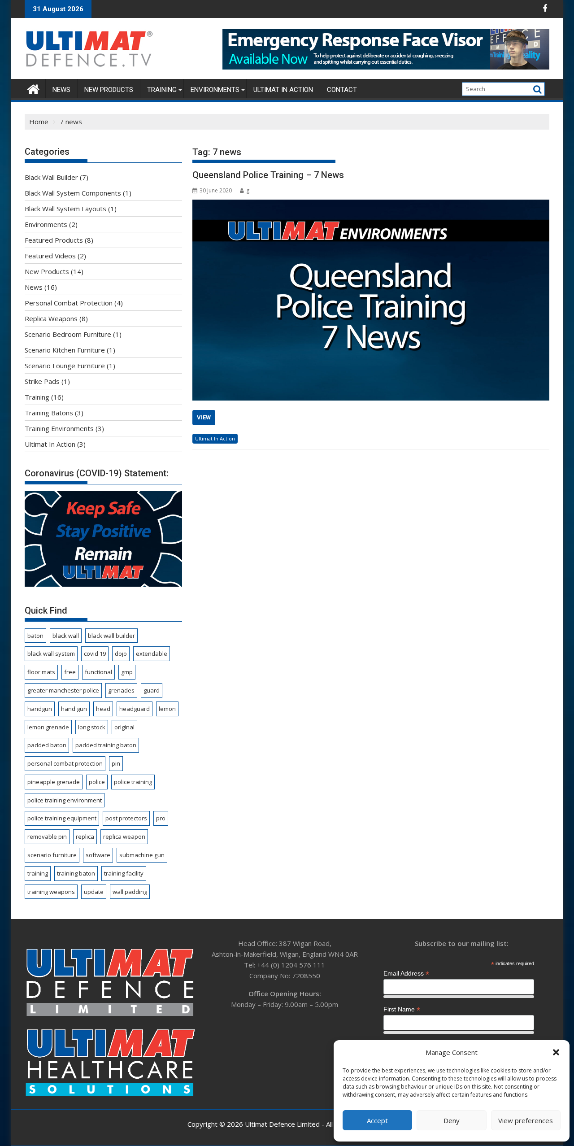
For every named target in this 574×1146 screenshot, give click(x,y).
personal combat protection (65, 763)
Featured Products (54, 239)
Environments (215, 90)
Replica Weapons (51, 318)
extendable (151, 653)
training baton (76, 873)
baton (35, 636)
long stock (91, 727)
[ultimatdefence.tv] (33, 88)
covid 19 (95, 653)
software (98, 855)
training (37, 873)
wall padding (130, 892)
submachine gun (142, 855)
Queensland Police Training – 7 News (268, 175)
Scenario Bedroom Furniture (68, 334)
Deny (452, 1120)
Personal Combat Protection (69, 302)
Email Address (406, 973)
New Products (108, 90)
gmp (127, 672)
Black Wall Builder (51, 177)
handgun (39, 709)
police (97, 782)
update (94, 892)
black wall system (51, 653)
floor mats (41, 672)
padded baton (46, 745)
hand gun (74, 709)
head (103, 709)
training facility (124, 873)
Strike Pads (42, 381)
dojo (121, 653)
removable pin (47, 836)
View (204, 417)
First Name (401, 1009)
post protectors (126, 818)
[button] (556, 1052)
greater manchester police (63, 690)
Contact (342, 90)
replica (85, 836)
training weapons (51, 892)
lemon (167, 709)
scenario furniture (52, 855)
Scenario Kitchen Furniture (65, 349)
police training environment (64, 800)
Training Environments (59, 428)
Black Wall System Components (73, 192)
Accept (377, 1120)
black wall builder (111, 636)
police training (133, 782)
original (124, 727)
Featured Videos (50, 255)
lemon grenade (48, 727)
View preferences (525, 1120)
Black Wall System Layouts (65, 208)
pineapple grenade (53, 782)
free (70, 672)
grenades (121, 690)
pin (116, 763)
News (61, 90)
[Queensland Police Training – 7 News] (370, 300)
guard (152, 690)
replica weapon (124, 836)
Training (162, 90)
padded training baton (105, 745)
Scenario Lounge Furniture (65, 365)
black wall (65, 636)
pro (160, 818)
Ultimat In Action (283, 90)
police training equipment (61, 818)
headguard (134, 709)
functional (98, 672)
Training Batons (49, 412)
